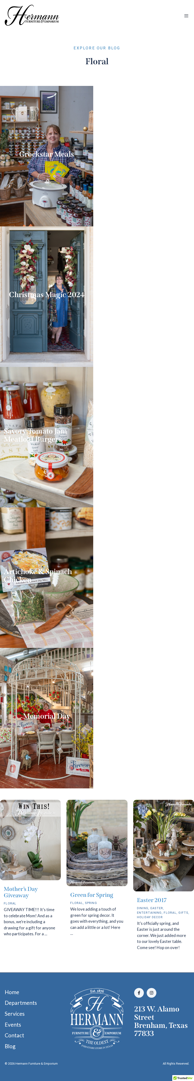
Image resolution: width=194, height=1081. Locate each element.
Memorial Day (47, 716)
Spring (91, 903)
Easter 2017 (152, 900)
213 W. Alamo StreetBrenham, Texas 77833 (161, 1021)
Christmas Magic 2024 (46, 294)
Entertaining (149, 912)
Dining (143, 908)
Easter (156, 908)
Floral (10, 903)
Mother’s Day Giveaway (21, 892)
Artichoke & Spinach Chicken (38, 575)
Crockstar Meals (46, 154)
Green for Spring (91, 895)
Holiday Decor (150, 917)
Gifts (183, 912)
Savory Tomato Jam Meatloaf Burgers (35, 435)
